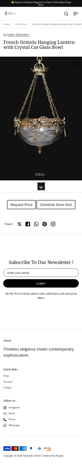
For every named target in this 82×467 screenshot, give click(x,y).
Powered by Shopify (53, 455)
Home (6, 24)
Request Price (21, 204)
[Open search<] (66, 14)
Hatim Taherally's (18, 34)
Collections (21, 24)
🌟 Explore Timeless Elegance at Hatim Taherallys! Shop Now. (41, 3)
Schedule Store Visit (56, 204)
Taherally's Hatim (32, 455)
